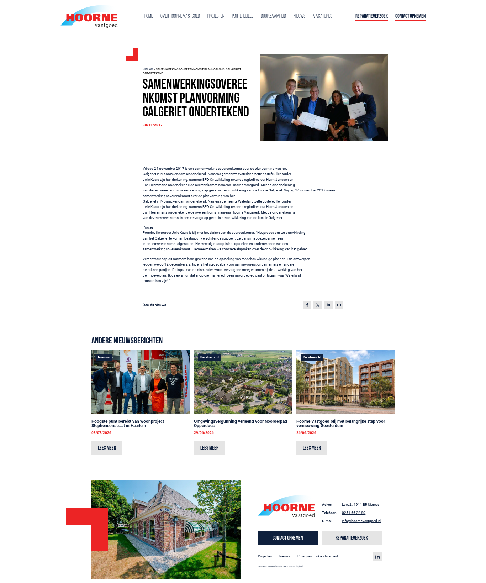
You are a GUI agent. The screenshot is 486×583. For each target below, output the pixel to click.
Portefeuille (242, 16)
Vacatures (322, 16)
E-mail (327, 521)
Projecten (215, 16)
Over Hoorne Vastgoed (180, 16)
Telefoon (329, 513)
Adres (327, 504)
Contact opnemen (410, 16)
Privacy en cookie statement (317, 556)
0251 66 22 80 (353, 513)
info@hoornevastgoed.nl (361, 521)
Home (148, 16)
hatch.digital (296, 566)
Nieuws (300, 16)
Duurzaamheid (273, 16)
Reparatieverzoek (371, 16)
